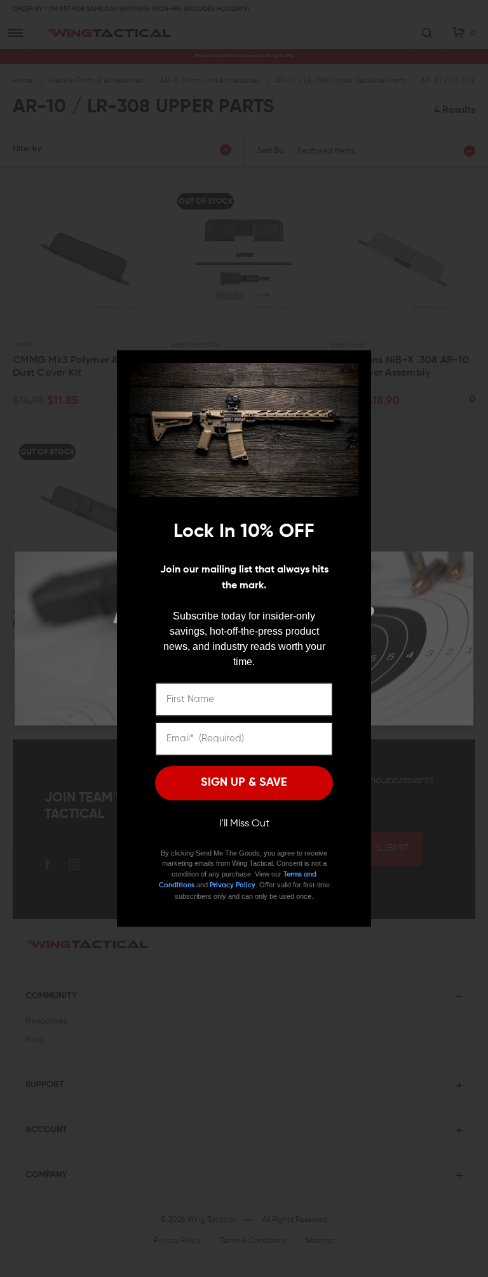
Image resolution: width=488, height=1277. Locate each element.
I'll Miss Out (244, 824)
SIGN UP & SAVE (244, 782)
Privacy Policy (232, 885)
